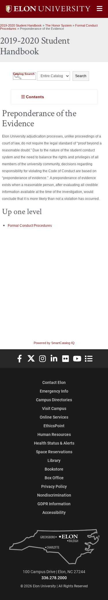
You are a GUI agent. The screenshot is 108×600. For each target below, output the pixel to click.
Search (80, 76)
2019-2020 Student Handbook (21, 25)
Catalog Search (24, 73)
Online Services (54, 417)
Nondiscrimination (54, 495)
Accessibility (54, 512)
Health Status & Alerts (54, 443)
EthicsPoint (54, 425)
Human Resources (54, 434)
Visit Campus (54, 408)
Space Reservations (54, 451)
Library (54, 460)
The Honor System (58, 25)
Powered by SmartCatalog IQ (54, 343)
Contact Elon (54, 382)
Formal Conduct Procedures (30, 226)
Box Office (54, 477)
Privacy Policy (54, 486)
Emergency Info (54, 391)
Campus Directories (54, 399)
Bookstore (54, 469)
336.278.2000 (54, 577)
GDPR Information (54, 503)
